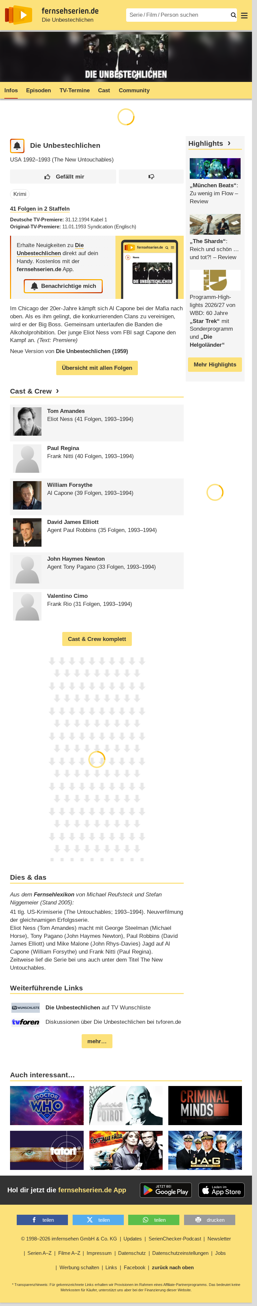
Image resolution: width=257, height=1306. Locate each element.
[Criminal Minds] (205, 1105)
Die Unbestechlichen (67, 20)
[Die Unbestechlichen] (149, 267)
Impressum (99, 1253)
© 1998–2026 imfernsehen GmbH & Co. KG (69, 1238)
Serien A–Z (39, 1253)
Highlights (205, 143)
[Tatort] (47, 1150)
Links (111, 1267)
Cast (104, 90)
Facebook (135, 1267)
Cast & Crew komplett (97, 639)
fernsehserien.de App (92, 1190)
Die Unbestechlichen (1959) (92, 351)
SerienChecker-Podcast (175, 1238)
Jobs (220, 1253)
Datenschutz (132, 1253)
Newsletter (219, 1238)
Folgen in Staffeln (40, 209)
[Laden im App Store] (221, 1190)
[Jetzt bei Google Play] (166, 1190)
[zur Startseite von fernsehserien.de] (18, 15)
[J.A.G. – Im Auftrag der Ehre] (205, 1150)
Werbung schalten (79, 1267)
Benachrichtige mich (68, 286)
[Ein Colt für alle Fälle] (126, 1150)
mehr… (97, 1041)
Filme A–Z (69, 1253)
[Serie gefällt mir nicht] (151, 177)
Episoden (38, 90)
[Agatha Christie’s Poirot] (126, 1105)
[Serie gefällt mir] (63, 177)
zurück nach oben (173, 1267)
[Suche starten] (234, 15)
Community (134, 90)
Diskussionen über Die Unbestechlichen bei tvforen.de (113, 1022)
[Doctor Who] (47, 1105)
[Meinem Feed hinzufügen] (17, 146)
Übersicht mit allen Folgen (97, 368)
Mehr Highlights (215, 364)
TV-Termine (75, 90)
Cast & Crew (31, 391)
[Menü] (244, 15)
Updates (132, 1238)
